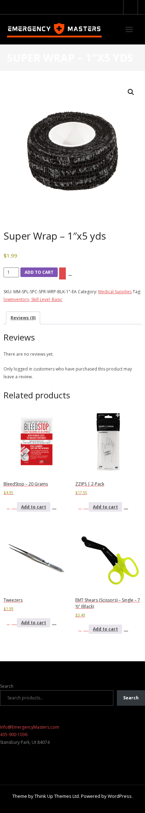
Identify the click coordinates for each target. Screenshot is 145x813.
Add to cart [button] (33, 507)
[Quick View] (14, 507)
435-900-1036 (13, 734)
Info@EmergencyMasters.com (29, 727)
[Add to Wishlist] (62, 273)
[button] (131, 92)
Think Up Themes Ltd (56, 796)
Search (6, 686)
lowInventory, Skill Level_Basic (33, 299)
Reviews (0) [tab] (23, 318)
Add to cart (39, 272)
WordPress (120, 796)
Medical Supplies (115, 292)
